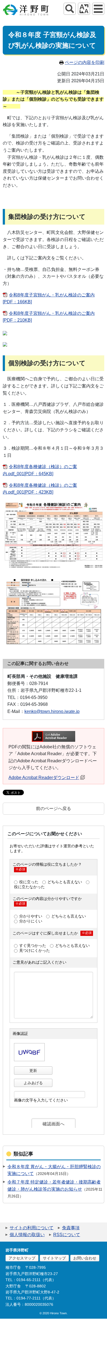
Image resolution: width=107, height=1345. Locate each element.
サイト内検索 (70, 9)
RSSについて (66, 1234)
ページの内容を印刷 (84, 62)
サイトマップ (54, 1258)
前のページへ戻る (53, 808)
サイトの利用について (32, 1227)
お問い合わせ (84, 1258)
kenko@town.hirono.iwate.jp (52, 711)
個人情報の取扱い (27, 1234)
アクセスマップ (22, 1258)
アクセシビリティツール (84, 9)
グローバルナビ (98, 9)
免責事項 (71, 1227)
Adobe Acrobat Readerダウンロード (44, 777)
